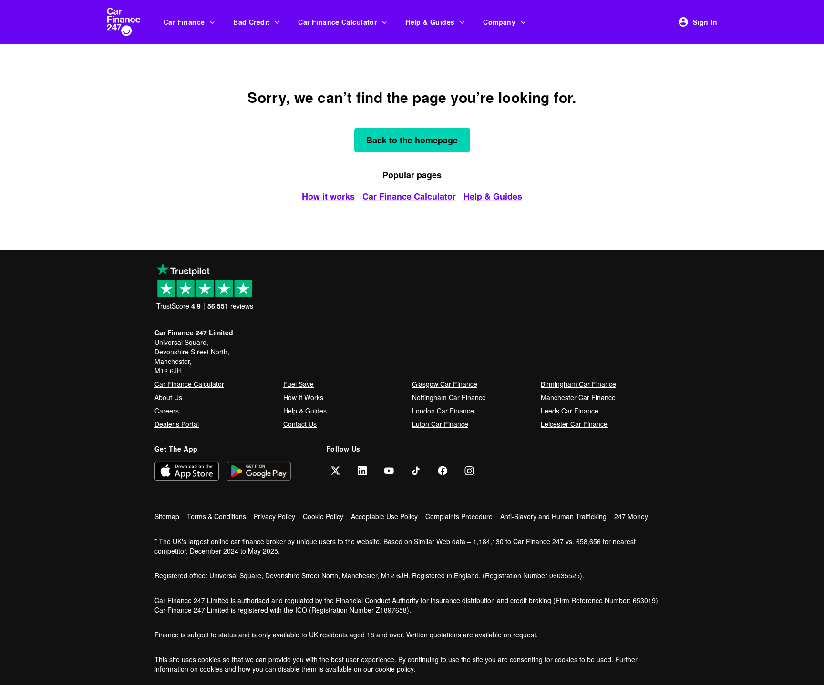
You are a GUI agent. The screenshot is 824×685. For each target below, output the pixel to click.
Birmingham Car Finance (578, 384)
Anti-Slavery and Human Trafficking (553, 516)
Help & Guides (429, 22)
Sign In (705, 22)
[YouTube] (389, 470)
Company (499, 22)
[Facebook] (442, 470)
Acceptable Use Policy (384, 516)
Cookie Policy (323, 516)
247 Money (631, 516)
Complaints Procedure (459, 516)
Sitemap (166, 516)
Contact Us (300, 424)
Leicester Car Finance (574, 424)
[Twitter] (335, 470)
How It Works (303, 397)
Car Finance (184, 22)
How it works (328, 196)
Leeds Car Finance (569, 410)
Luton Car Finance (440, 424)
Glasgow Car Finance (444, 384)
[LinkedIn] (362, 470)
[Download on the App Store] (186, 471)
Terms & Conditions (216, 516)
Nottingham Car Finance (449, 397)
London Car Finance (443, 410)
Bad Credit (251, 22)
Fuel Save (298, 384)
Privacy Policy (274, 516)
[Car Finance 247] (131, 22)
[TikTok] (415, 470)
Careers (166, 410)
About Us (168, 397)
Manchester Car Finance (578, 397)
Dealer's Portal (176, 424)
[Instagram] (469, 470)
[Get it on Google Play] (259, 471)
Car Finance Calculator (337, 22)
